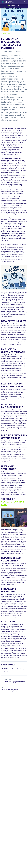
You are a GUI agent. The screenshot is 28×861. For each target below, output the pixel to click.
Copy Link (6, 671)
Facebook (6, 668)
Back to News (6, 34)
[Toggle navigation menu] (24, 2)
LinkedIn (21, 668)
